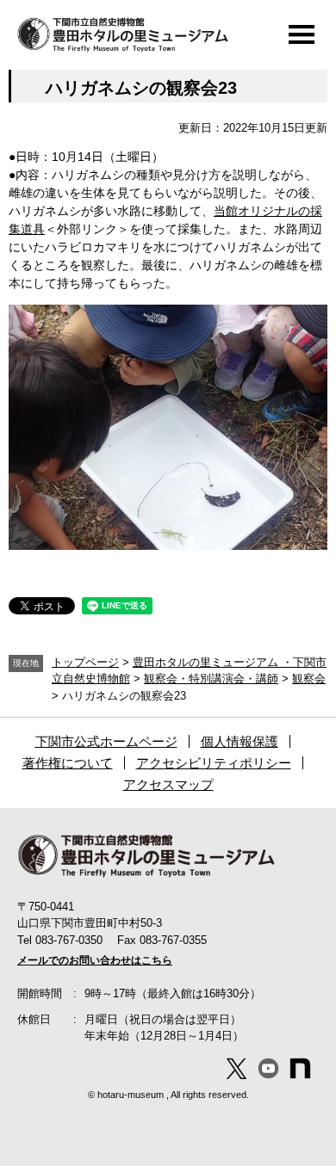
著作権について (67, 763)
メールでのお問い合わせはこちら (94, 960)
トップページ (85, 662)
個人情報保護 (239, 741)
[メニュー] (301, 34)
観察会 (309, 678)
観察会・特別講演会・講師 (211, 678)
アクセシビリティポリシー (213, 763)
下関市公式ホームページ (106, 741)
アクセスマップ (168, 784)
